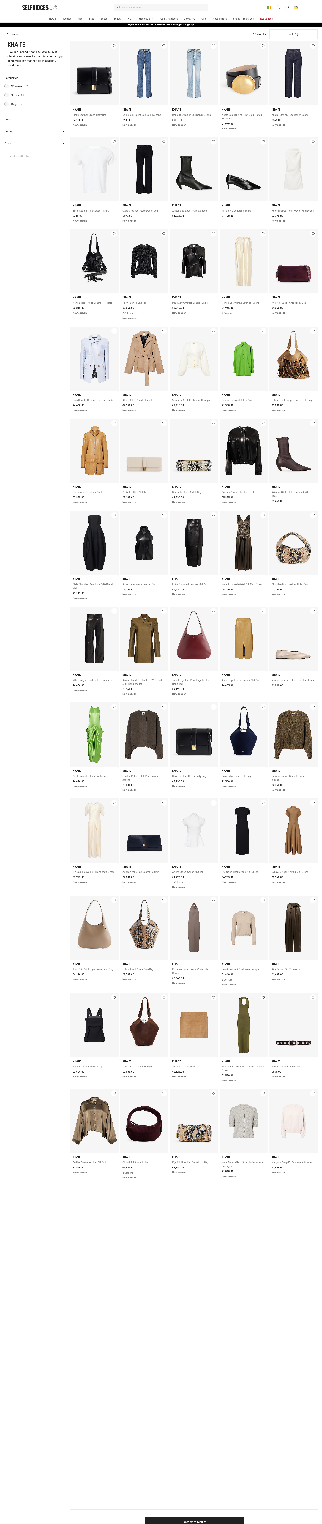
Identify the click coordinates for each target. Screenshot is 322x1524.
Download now (183, 24)
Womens (20, 86)
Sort (290, 34)
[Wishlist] (287, 7)
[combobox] (164, 7)
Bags (16, 104)
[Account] (278, 7)
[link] (94, 115)
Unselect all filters (19, 156)
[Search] (119, 7)
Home (14, 34)
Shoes (17, 95)
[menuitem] (53, 18)
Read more (14, 65)
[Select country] (269, 7)
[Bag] (296, 7)
